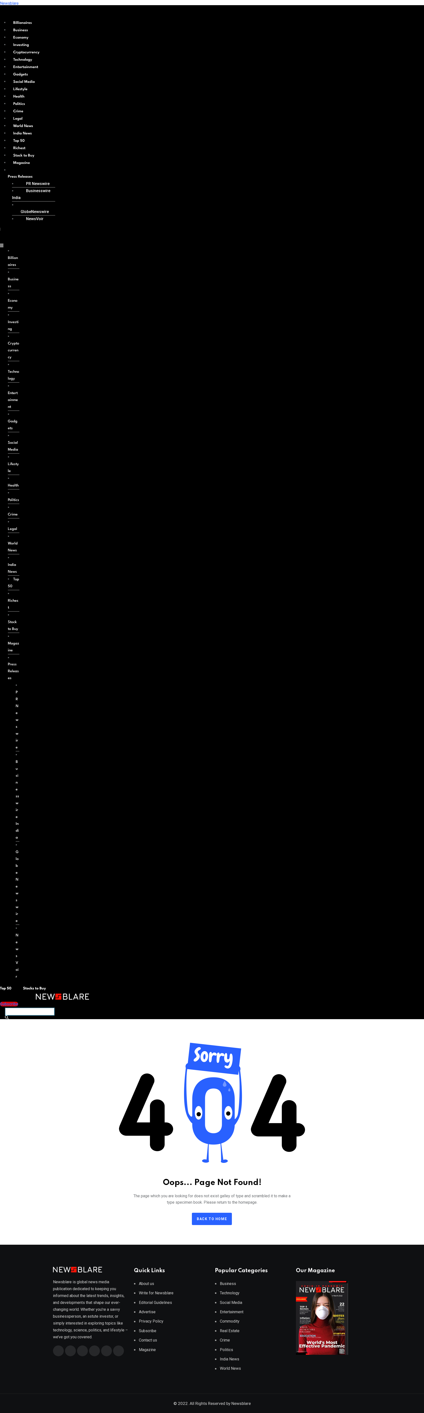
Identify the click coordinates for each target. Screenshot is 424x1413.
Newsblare (9, 3)
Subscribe (147, 1330)
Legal (18, 119)
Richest (19, 148)
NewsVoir (34, 218)
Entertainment (25, 67)
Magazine (21, 163)
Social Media (24, 82)
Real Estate (229, 1330)
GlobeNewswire (35, 211)
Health (19, 97)
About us (146, 1283)
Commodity (229, 1321)
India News (22, 133)
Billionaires (22, 23)
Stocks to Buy (34, 988)
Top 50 (19, 141)
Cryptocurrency (26, 52)
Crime (18, 111)
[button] (29, 176)
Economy (20, 38)
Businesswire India (31, 194)
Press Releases (20, 177)
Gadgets (20, 74)
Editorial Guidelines (155, 1302)
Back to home (212, 1219)
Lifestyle (20, 89)
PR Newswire (38, 183)
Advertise (147, 1312)
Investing (21, 45)
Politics (19, 104)
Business (20, 30)
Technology (22, 60)
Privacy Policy (151, 1321)
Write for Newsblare (156, 1293)
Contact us (148, 1340)
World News (23, 126)
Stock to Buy (23, 155)
